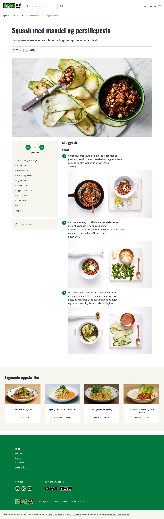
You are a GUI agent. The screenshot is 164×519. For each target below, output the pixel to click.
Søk (62, 6)
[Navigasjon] (159, 6)
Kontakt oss (20, 463)
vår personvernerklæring (56, 514)
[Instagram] (24, 488)
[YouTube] (30, 488)
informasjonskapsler (74, 514)
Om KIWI (18, 453)
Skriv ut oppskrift (25, 225)
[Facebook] (17, 488)
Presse (18, 458)
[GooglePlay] (51, 488)
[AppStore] (66, 488)
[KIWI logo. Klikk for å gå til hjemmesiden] (12, 6)
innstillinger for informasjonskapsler (116, 514)
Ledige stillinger (21, 467)
